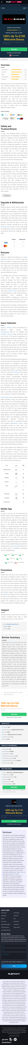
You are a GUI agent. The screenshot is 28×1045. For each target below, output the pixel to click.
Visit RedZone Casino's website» (14, 717)
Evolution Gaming (6, 334)
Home (2, 5)
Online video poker (6, 397)
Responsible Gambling (5, 924)
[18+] (15, 1039)
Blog (14, 918)
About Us (3, 918)
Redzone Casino (17, 5)
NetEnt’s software (6, 327)
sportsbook (6, 594)
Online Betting (16, 912)
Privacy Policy (16, 924)
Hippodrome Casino (16, 423)
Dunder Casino (12, 291)
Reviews (11, 5)
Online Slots (16, 915)
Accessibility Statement (5, 930)
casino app (16, 546)
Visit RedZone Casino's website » (14, 52)
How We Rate (16, 921)
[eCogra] (5, 1039)
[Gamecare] (11, 1039)
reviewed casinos (6, 227)
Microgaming (5, 332)
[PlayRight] (14, 2)
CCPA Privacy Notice (5, 927)
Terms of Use (13, 874)
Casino (6, 5)
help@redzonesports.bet (12, 624)
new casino (14, 642)
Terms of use (3, 921)
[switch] (2, 8)
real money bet (16, 372)
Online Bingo (3, 915)
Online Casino (4, 912)
